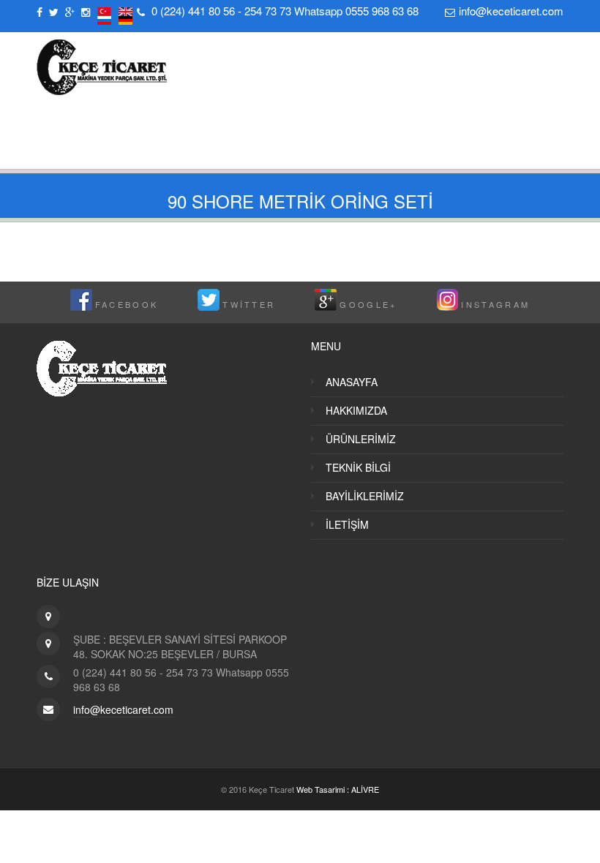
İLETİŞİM (347, 524)
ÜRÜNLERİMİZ (361, 439)
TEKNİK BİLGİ (358, 467)
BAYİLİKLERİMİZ (365, 496)
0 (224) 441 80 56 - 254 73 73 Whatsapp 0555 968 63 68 (285, 10)
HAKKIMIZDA (356, 410)
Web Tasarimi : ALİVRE (337, 789)
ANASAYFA (352, 381)
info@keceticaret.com (511, 10)
